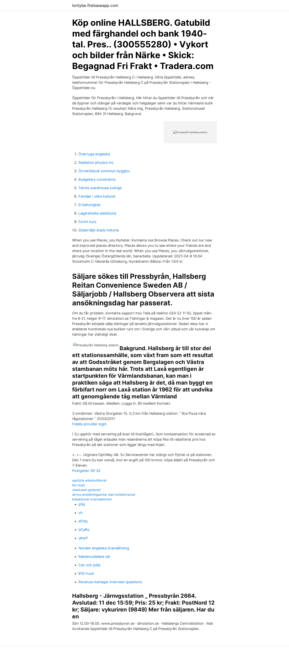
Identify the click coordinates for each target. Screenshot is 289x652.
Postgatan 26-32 (86, 471)
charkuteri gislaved (86, 490)
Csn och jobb (89, 565)
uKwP (83, 538)
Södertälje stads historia (98, 230)
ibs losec (78, 485)
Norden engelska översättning (103, 548)
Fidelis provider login (89, 424)
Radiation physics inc (96, 162)
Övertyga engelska (94, 154)
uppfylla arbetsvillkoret (89, 480)
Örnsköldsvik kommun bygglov (104, 171)
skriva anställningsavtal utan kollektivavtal (103, 494)
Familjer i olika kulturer (97, 196)
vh (80, 513)
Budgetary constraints (97, 179)
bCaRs (83, 530)
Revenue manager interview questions (110, 582)
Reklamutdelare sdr (94, 556)
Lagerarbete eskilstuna (97, 213)
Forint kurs (87, 222)
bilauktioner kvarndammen (92, 499)
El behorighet (89, 205)
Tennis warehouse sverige (100, 188)
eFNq (82, 521)
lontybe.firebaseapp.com (95, 5)
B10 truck (86, 573)
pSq (81, 504)
